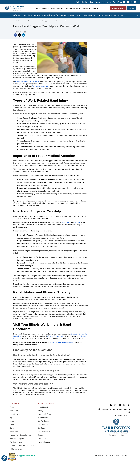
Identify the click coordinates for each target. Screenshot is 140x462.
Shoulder (13, 425)
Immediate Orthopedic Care (20, 435)
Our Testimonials (44, 432)
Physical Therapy (16, 442)
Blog (91, 2)
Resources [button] (85, 8)
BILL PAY (132, 8)
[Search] (129, 405)
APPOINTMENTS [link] (119, 8)
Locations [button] (95, 8)
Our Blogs (41, 428)
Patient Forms (43, 418)
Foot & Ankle (14, 411)
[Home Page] (15, 8)
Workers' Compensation (19, 438)
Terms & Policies (44, 442)
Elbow (12, 407)
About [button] (36, 8)
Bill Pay (40, 411)
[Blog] (124, 405)
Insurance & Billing (44, 414)
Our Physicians (43, 421)
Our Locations (43, 425)
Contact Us (42, 438)
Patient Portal (117, 2)
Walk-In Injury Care (82, 2)
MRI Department (16, 449)
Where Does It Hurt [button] (57, 8)
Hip (11, 418)
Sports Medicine (16, 432)
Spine (12, 428)
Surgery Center (100, 2)
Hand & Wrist (15, 414)
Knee (12, 421)
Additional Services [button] (72, 8)
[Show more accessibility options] (4, 458)
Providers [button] (45, 8)
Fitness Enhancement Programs (22, 445)
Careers (109, 2)
